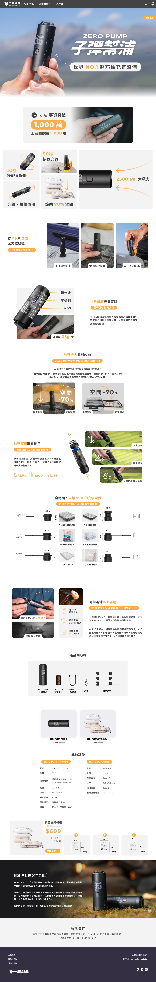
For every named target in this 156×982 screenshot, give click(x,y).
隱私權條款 (12, 959)
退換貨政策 (12, 963)
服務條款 (11, 955)
